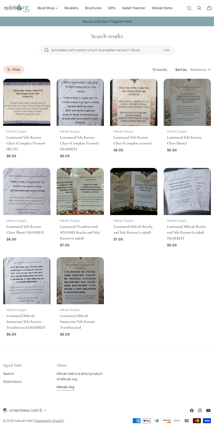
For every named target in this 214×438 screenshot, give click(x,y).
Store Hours (12, 381)
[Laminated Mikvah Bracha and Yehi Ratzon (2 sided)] (133, 191)
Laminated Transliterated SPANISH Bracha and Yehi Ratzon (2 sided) (80, 232)
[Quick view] (44, 88)
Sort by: (181, 69)
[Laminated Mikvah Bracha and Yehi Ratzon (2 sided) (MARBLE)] (187, 191)
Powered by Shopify (49, 420)
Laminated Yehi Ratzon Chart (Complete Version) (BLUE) (25, 143)
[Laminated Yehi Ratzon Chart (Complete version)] (133, 102)
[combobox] (107, 50)
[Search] (189, 8)
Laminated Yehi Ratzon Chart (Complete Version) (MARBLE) (79, 143)
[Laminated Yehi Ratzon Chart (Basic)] (187, 102)
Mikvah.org (65, 387)
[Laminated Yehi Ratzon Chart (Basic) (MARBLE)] (26, 191)
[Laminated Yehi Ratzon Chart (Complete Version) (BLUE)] (26, 102)
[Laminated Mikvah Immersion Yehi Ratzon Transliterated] (80, 280)
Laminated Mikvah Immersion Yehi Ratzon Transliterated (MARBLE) (25, 321)
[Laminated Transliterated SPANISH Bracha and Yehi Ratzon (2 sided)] (80, 191)
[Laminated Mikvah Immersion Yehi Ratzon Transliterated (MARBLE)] (26, 280)
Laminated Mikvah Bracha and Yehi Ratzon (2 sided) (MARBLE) (186, 232)
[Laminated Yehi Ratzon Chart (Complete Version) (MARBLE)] (80, 102)
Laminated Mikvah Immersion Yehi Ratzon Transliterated (77, 321)
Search (8, 373)
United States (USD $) (25, 410)
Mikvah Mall (24, 420)
